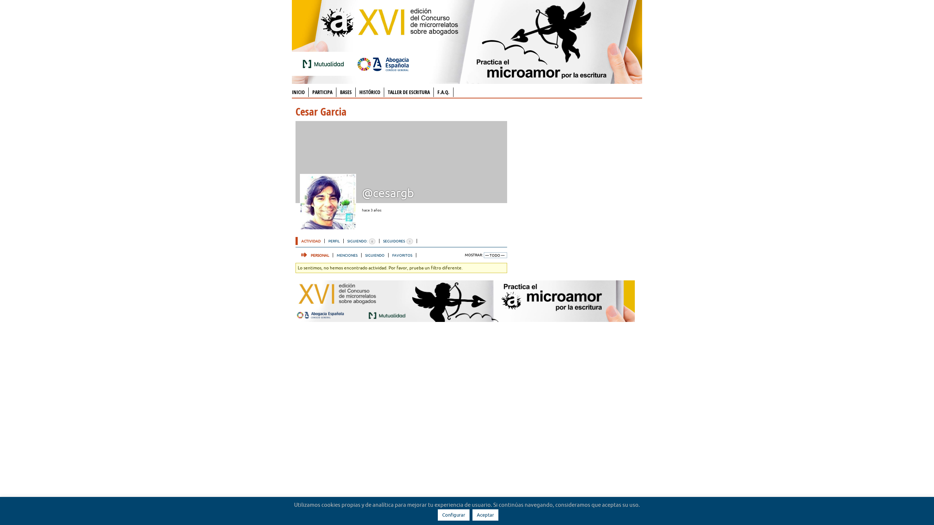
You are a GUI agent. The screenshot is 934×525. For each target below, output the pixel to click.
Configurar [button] (453, 514)
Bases (346, 92)
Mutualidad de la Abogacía (324, 64)
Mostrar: (474, 255)
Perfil (334, 241)
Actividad (311, 241)
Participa (322, 92)
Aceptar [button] (485, 514)
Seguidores (396, 241)
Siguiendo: (360, 241)
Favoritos (402, 255)
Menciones (347, 255)
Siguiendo (375, 255)
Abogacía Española (383, 64)
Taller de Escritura (409, 92)
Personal (320, 255)
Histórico (369, 92)
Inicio (298, 92)
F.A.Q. (443, 92)
